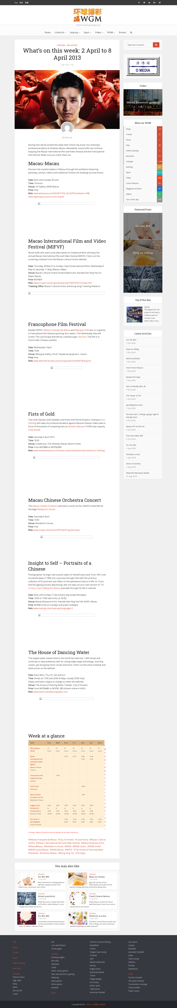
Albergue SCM (82, 330)
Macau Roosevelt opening (143, 102)
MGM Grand (95, 846)
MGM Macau (57, 849)
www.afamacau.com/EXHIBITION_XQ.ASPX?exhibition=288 (61, 193)
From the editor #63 (134, 435)
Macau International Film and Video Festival (59, 843)
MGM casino (80, 846)
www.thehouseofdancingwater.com (51, 691)
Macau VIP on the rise (135, 426)
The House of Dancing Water (89, 849)
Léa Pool (82, 336)
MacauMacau (36, 846)
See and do (72, 45)
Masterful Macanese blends (137, 473)
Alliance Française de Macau (56, 330)
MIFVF (69, 849)
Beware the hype (133, 377)
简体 (21, 2)
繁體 (26, 2)
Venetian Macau (75, 426)
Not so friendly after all (135, 386)
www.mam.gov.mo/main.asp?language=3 (53, 608)
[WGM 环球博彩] (88, 15)
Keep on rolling (97, 876)
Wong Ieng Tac (67, 853)
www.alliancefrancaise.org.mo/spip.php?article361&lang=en (62, 360)
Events (122, 32)
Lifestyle (59, 32)
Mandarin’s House (46, 509)
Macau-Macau (35, 748)
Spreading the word (134, 405)
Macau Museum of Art (93, 843)
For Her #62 (43, 916)
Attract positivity (46, 896)
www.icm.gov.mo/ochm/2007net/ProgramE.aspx (57, 530)
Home (48, 32)
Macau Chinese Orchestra (45, 506)
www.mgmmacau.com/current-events (46, 196)
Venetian (34, 853)
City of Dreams (66, 839)
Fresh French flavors (99, 896)
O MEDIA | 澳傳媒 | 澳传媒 (95, 1004)
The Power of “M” (133, 395)
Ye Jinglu (81, 853)
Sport (86, 32)
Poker (98, 32)
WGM (110, 32)
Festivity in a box (97, 916)
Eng (16, 2)
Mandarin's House (54, 846)
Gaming (74, 32)
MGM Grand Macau (39, 849)
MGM (68, 846)
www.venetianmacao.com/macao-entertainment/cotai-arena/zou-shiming (69, 450)
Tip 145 (147, 307)
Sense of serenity (133, 463)
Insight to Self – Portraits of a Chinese (35, 808)
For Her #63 (43, 876)
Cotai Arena (34, 429)
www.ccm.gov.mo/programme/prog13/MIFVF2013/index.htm (63, 282)
